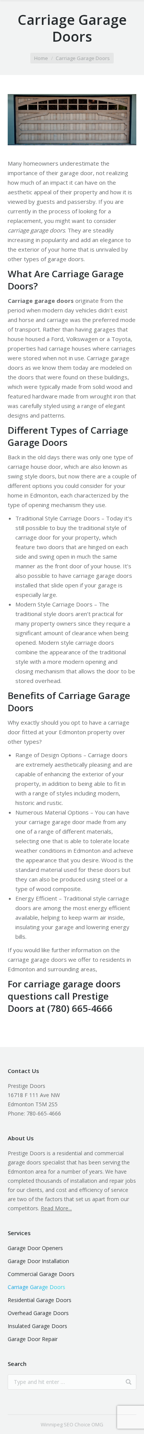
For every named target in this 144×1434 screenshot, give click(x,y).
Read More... (56, 1208)
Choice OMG (88, 1424)
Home (41, 58)
